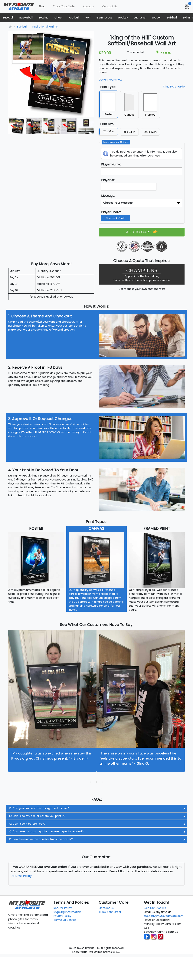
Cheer (58, 17)
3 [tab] (102, 782)
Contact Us (109, 6)
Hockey (123, 17)
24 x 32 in (150, 132)
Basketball (26, 17)
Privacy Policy (62, 916)
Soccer (156, 17)
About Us (89, 6)
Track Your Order (64, 6)
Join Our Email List (156, 908)
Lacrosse (140, 17)
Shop (42, 6)
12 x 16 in (108, 131)
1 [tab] (91, 782)
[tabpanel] (52, 701)
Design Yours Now (110, 79)
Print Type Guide (174, 86)
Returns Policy (21, 876)
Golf (87, 17)
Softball (172, 17)
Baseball (8, 17)
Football (74, 17)
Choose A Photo (115, 218)
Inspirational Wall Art (45, 26)
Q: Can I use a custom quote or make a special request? (46, 831)
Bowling (43, 17)
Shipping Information (67, 912)
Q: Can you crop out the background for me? (39, 808)
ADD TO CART (139, 232)
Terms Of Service (65, 920)
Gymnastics (104, 17)
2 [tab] (96, 782)
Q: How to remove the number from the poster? (41, 839)
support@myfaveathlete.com (164, 916)
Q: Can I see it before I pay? (27, 824)
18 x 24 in (129, 132)
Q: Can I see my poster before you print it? (37, 816)
